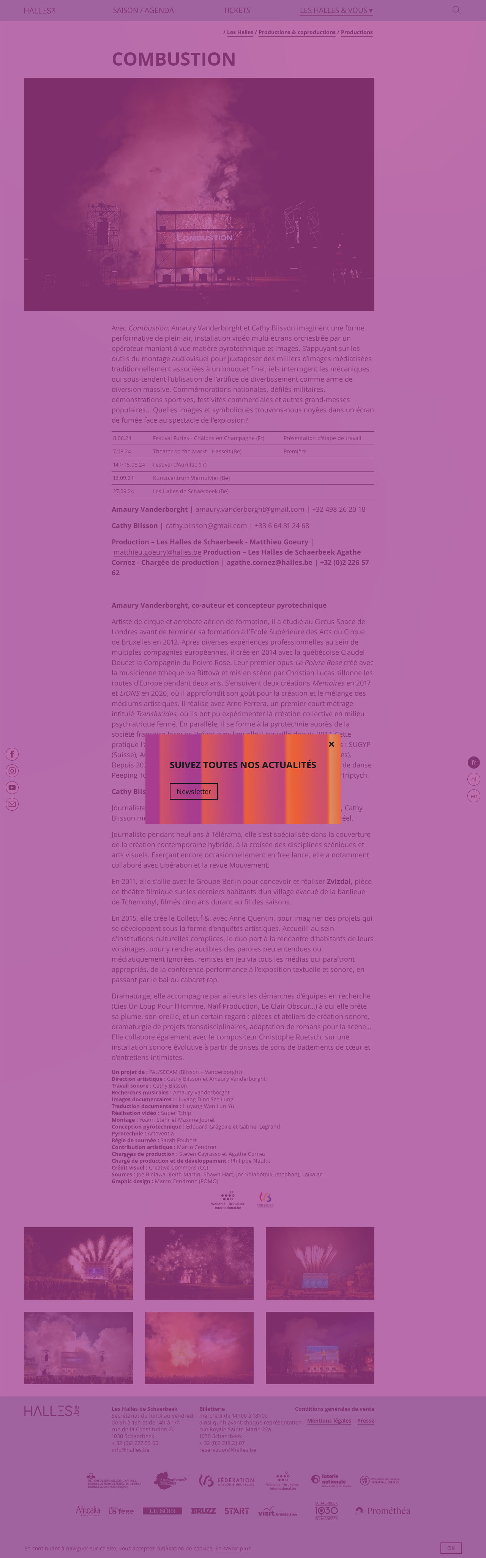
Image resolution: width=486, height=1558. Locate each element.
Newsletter (194, 791)
